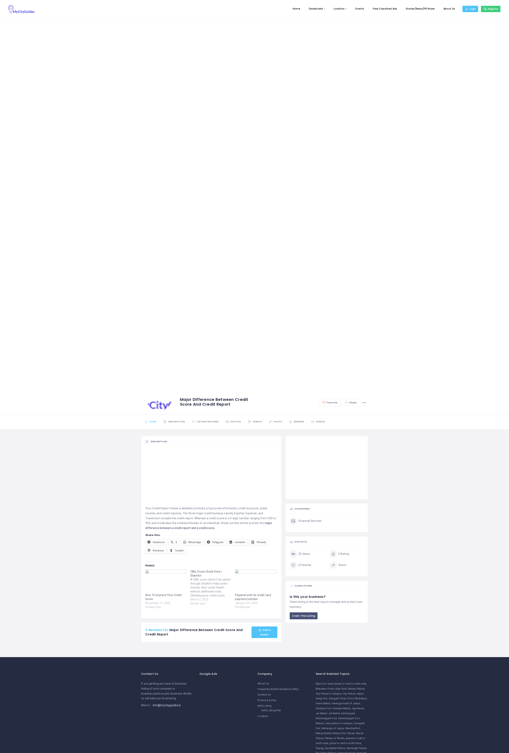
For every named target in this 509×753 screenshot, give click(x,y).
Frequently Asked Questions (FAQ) (278, 689)
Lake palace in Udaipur (338, 723)
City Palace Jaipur (353, 693)
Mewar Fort (339, 733)
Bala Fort (321, 683)
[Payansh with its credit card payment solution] (255, 581)
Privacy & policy (266, 700)
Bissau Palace (356, 688)
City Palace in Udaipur (328, 693)
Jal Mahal (334, 713)
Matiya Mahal (323, 733)
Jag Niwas (358, 708)
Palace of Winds (334, 738)
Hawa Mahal (323, 703)
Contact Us (264, 694)
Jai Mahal (321, 713)
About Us (449, 8)
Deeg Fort (322, 698)
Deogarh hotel (337, 698)
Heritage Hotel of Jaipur (346, 703)
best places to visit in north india (347, 683)
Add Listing (264, 705)
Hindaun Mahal (341, 708)
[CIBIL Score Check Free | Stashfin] (212, 587)
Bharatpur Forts (325, 688)
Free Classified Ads (385, 8)
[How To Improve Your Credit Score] (165, 581)
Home (296, 8)
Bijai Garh (341, 688)
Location (339, 8)
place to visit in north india (345, 743)
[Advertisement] (211, 478)
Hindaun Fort (323, 708)
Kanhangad (348, 713)
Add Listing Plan (271, 710)
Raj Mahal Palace (335, 748)
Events (360, 8)
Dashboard (316, 8)
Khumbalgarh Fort (326, 718)
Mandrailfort (352, 728)
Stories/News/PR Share (420, 8)
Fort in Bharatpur (357, 698)
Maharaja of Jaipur (333, 728)
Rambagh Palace (357, 748)
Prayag (320, 748)
